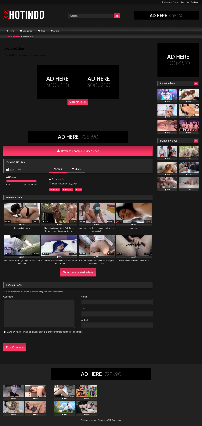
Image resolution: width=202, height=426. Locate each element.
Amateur (16, 36)
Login (183, 2)
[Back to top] (193, 417)
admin (61, 179)
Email (84, 308)
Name (84, 297)
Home (11, 31)
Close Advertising (78, 102)
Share (77, 169)
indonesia (68, 189)
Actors (56, 31)
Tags (43, 31)
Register (194, 2)
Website (85, 320)
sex (79, 189)
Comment (8, 297)
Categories (27, 31)
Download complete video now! (79, 151)
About (59, 169)
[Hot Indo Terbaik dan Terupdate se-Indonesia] (24, 15)
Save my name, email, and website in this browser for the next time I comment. (45, 332)
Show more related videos (78, 272)
